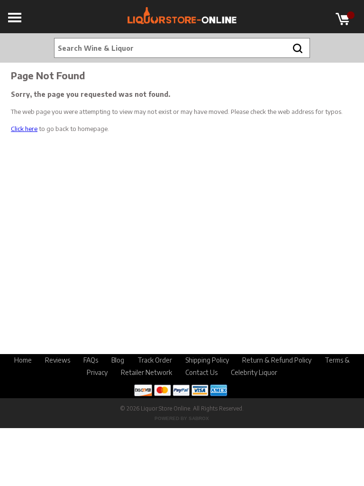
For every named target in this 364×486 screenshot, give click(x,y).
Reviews (57, 360)
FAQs (90, 360)
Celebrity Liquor (254, 372)
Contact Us (201, 372)
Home (23, 360)
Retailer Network (146, 372)
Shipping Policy (207, 360)
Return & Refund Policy (276, 360)
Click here (24, 128)
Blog (117, 360)
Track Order (154, 360)
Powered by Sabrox (182, 418)
